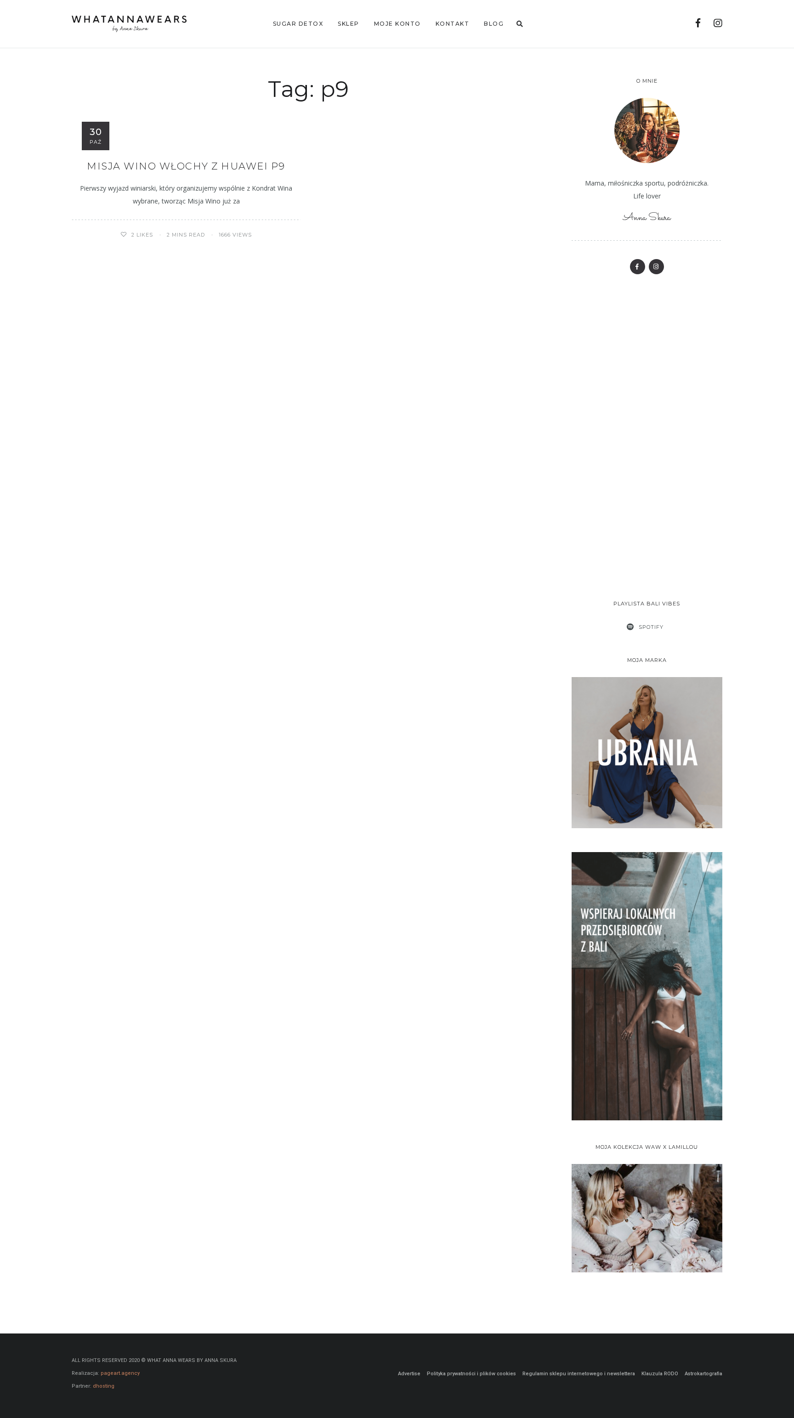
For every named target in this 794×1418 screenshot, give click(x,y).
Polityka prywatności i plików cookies (471, 1374)
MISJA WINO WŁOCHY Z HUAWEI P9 (186, 166)
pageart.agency (120, 1373)
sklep (348, 23)
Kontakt (453, 23)
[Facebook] (698, 24)
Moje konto (397, 23)
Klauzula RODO (659, 1374)
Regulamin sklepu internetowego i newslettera (578, 1374)
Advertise (409, 1374)
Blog (494, 23)
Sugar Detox (298, 23)
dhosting (103, 1386)
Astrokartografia (703, 1374)
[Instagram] (718, 24)
